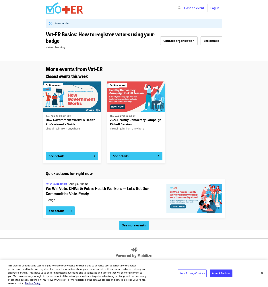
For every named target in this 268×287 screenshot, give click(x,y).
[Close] (262, 273)
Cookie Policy (32, 283)
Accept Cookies (221, 273)
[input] (186, 8)
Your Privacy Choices (192, 273)
